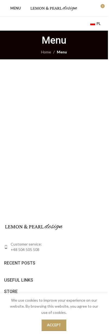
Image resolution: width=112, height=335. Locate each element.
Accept (54, 325)
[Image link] (34, 226)
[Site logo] (54, 7)
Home (46, 52)
